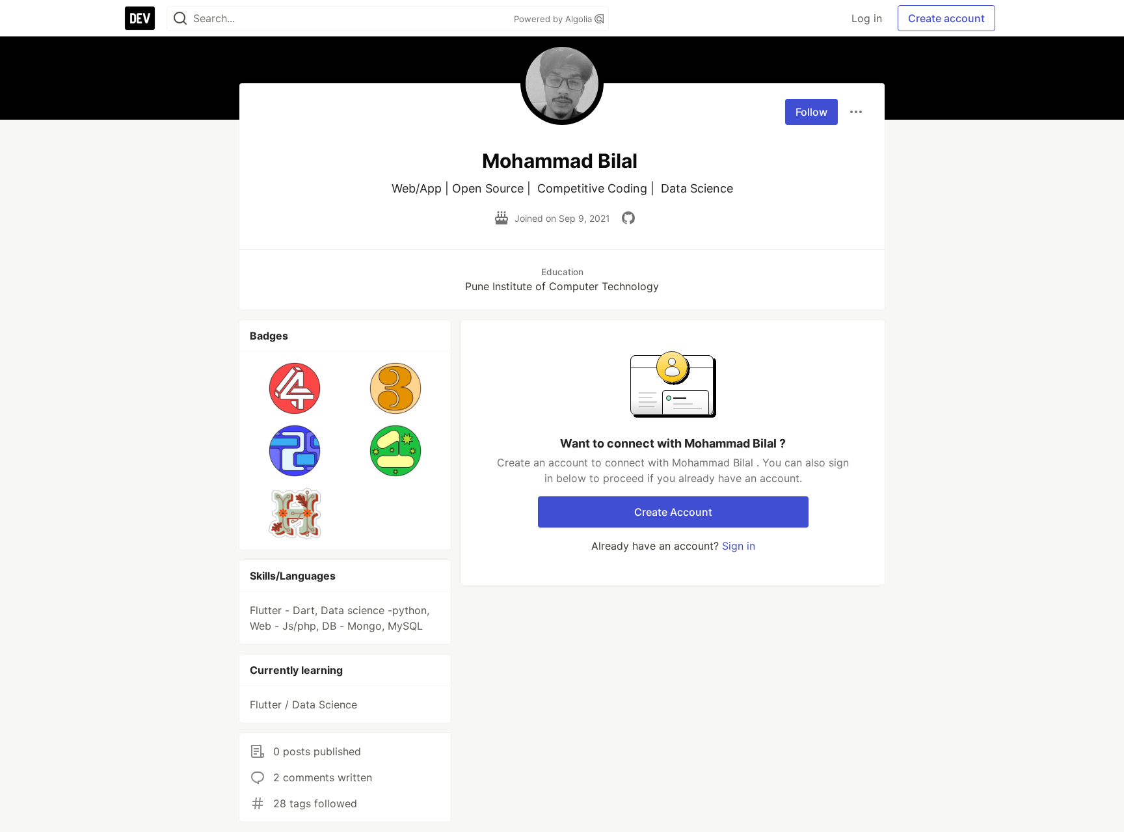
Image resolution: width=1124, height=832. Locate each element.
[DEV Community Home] (140, 18)
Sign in (738, 545)
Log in (866, 18)
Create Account (673, 511)
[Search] (180, 19)
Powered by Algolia (554, 19)
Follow (811, 111)
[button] (295, 388)
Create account (946, 18)
